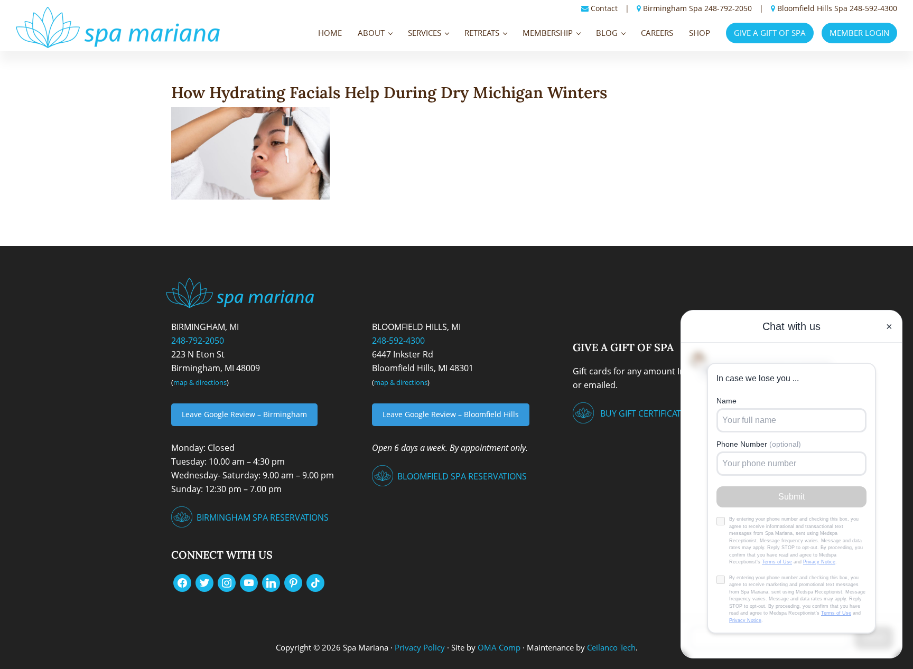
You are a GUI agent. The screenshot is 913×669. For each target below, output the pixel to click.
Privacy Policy (420, 647)
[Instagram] (227, 582)
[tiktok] (315, 582)
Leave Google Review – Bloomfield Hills (451, 414)
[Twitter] (204, 582)
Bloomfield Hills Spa (812, 8)
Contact (604, 8)
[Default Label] (249, 582)
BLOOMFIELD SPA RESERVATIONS (462, 476)
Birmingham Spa (672, 8)
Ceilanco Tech (610, 647)
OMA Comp (499, 647)
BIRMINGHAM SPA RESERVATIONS (263, 517)
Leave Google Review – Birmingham (244, 414)
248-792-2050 (728, 8)
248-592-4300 (873, 8)
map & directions (200, 382)
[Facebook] (182, 582)
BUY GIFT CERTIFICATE (643, 413)
